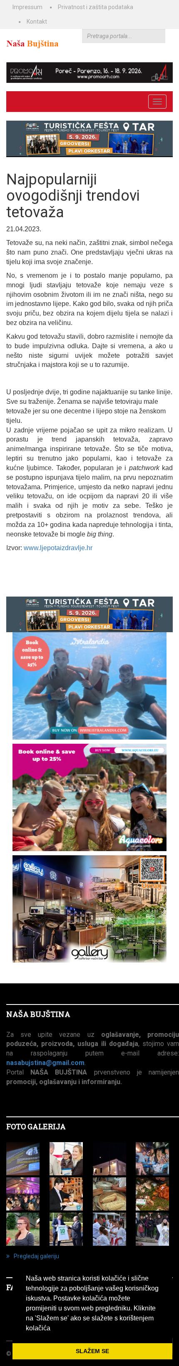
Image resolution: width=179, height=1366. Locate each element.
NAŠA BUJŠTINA (38, 1014)
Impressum (27, 7)
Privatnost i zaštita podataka (95, 7)
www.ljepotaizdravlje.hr (58, 547)
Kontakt (37, 21)
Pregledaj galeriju (36, 1256)
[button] (53, 1328)
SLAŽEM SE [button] (92, 1351)
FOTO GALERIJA (36, 1126)
